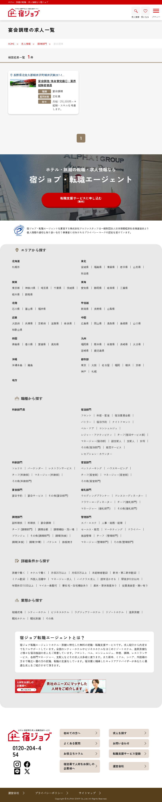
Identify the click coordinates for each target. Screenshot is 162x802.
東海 (83, 282)
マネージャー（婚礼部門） (96, 508)
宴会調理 (58, 91)
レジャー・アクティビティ (96, 435)
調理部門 (17, 517)
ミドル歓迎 (18, 579)
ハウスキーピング (117, 468)
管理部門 (86, 517)
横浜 (127, 365)
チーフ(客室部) (89, 475)
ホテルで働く (38, 573)
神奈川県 (30, 288)
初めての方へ (72, 733)
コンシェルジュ (108, 428)
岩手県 (124, 267)
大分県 (137, 344)
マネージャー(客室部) (116, 475)
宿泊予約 (102, 422)
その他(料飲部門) (22, 481)
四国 (14, 338)
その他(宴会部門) (58, 495)
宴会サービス (35, 495)
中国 (83, 317)
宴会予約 (17, 495)
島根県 (124, 323)
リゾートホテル (115, 612)
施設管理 (86, 535)
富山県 (29, 309)
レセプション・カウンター (96, 454)
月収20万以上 (58, 573)
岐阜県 (111, 288)
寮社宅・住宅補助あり (75, 585)
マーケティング (113, 529)
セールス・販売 (90, 529)
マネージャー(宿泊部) (93, 441)
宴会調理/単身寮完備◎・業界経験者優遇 (57, 83)
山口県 (137, 323)
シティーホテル (37, 612)
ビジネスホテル (60, 612)
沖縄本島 (17, 365)
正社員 (56, 96)
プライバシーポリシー (49, 793)
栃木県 (16, 294)
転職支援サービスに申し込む (81, 199)
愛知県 (85, 288)
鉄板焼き (67, 542)
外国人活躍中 (38, 579)
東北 (83, 261)
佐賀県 (111, 344)
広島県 (85, 323)
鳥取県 (111, 323)
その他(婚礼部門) (127, 508)
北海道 (16, 261)
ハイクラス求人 (86, 579)
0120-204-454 (27, 750)
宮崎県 (85, 350)
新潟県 (85, 309)
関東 (14, 282)
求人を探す (120, 733)
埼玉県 (44, 288)
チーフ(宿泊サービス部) (131, 435)
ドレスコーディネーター (129, 495)
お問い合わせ (121, 743)
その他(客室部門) (91, 481)
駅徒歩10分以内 (130, 579)
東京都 (16, 288)
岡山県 (98, 323)
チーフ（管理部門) (107, 535)
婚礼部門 (86, 490)
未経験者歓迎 (100, 573)
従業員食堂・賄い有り (135, 585)
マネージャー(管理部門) (95, 542)
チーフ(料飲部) (20, 475)
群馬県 (29, 294)
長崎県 (124, 344)
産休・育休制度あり (105, 585)
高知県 (55, 344)
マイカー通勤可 (48, 585)
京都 (138, 365)
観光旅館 (35, 618)
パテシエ (52, 542)
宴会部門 (17, 490)
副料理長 (17, 523)
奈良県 (68, 323)
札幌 (94, 371)
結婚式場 (17, 612)
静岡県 (98, 288)
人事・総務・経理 (112, 523)
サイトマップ (87, 793)
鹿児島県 (99, 350)
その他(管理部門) (124, 542)
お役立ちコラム (73, 753)
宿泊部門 (86, 409)
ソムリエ (17, 468)
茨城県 (70, 288)
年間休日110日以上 (23, 585)
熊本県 (98, 344)
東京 (83, 365)
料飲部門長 (18, 409)
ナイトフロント (121, 422)
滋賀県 (55, 323)
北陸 (14, 303)
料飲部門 (17, 462)
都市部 (85, 359)
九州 (83, 338)
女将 (142, 441)
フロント (86, 415)
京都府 (42, 323)
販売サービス (114, 447)
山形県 (137, 267)
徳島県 (16, 344)
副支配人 (116, 441)
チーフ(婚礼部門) (127, 502)
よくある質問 (72, 743)
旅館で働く (18, 573)
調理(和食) (61, 535)
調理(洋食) (18, 542)
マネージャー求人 (61, 579)
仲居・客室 (103, 415)
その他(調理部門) (40, 535)
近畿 (14, 317)
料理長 (31, 523)
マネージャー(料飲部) (47, 475)
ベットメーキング (91, 468)
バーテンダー (35, 468)
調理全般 (43, 529)
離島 (30, 365)
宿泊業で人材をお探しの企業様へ (79, 766)
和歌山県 (17, 330)
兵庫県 (29, 323)
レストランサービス (60, 468)
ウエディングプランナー (95, 495)
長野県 (98, 309)
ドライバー (134, 529)
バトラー (86, 422)
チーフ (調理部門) (22, 529)
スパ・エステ (89, 523)
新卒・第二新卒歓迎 (124, 573)
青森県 (111, 267)
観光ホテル (18, 618)
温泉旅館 (134, 612)
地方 (14, 380)
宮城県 (85, 267)
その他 (50, 618)
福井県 (42, 309)
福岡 (117, 365)
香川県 (29, 344)
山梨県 (111, 309)
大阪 (94, 365)
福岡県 (85, 344)
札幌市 (16, 267)
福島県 (98, 267)
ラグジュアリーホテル (87, 612)
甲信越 (85, 303)
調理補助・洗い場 (64, 529)
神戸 (83, 371)
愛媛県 (42, 344)
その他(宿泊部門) (91, 447)
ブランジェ (18, 535)
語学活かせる (108, 579)
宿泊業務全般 (122, 415)
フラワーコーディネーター (96, 502)
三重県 (124, 288)
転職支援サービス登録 (127, 753)
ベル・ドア (87, 428)
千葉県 (57, 288)
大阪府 (16, 323)
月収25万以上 (79, 573)
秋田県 (85, 273)
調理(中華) (35, 542)
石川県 (16, 309)
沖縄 (14, 359)
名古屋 (105, 365)
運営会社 (118, 766)
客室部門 (86, 462)
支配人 (131, 441)
